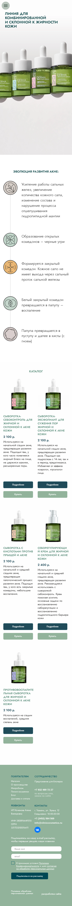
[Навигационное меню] (6, 5)
